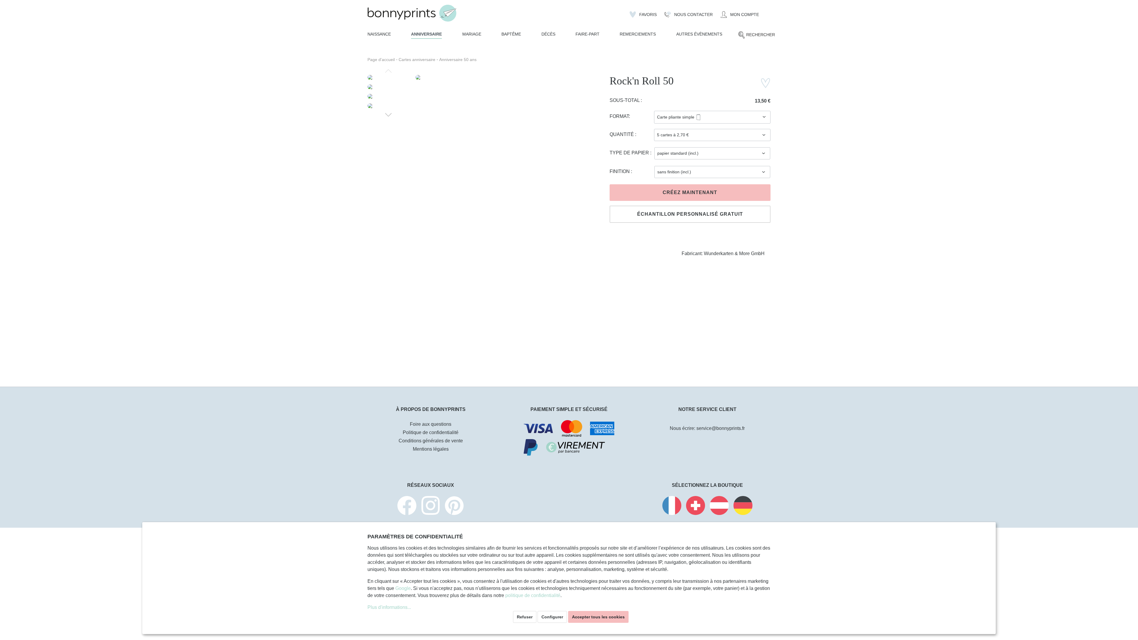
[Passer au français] (671, 506)
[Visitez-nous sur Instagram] (430, 506)
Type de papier (630, 152)
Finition (620, 171)
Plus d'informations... (389, 607)
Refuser (525, 617)
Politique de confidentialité (430, 432)
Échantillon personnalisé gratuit (690, 214)
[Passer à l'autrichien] (719, 506)
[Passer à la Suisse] (695, 506)
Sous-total (625, 100)
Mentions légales (431, 449)
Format (619, 116)
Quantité (622, 134)
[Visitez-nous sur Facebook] (406, 506)
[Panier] (767, 12)
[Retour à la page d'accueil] (411, 13)
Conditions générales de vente (431, 440)
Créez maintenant (690, 192)
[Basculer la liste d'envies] (765, 83)
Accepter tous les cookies (598, 617)
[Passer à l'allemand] (742, 506)
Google (403, 588)
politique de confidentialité (532, 595)
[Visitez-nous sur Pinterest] (454, 506)
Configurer (552, 617)
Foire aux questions (430, 424)
